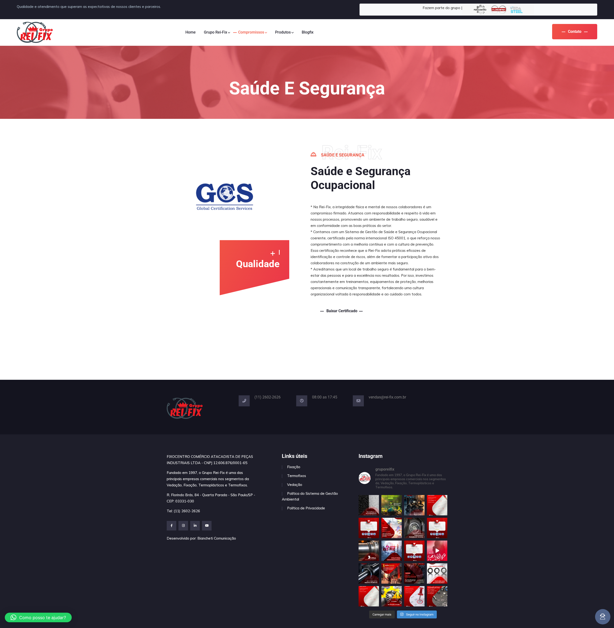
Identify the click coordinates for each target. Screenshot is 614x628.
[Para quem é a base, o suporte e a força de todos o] (437, 551)
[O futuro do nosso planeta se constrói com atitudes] (391, 505)
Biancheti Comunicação (216, 538)
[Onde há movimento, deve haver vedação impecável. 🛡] (369, 573)
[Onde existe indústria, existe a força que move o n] (391, 528)
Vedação (294, 484)
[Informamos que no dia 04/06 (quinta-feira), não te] (437, 505)
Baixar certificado (341, 311)
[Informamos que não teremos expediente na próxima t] (414, 596)
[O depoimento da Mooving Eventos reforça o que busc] (369, 528)
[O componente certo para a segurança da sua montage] (437, 573)
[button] (38, 617)
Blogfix (307, 32)
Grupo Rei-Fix (215, 32)
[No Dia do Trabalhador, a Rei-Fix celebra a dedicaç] (414, 573)
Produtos (283, 32)
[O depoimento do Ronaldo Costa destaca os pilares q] (414, 551)
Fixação (293, 467)
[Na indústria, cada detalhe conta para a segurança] (414, 505)
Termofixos (296, 475)
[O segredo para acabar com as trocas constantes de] (369, 551)
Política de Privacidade (306, 508)
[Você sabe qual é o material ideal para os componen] (369, 505)
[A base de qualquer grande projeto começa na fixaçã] (437, 596)
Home (190, 32)
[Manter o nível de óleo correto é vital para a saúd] (414, 528)
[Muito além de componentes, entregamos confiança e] (391, 551)
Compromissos (251, 32)
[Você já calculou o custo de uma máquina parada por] (391, 596)
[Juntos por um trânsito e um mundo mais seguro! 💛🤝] (391, 573)
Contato (574, 31)
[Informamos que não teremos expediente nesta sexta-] (369, 596)
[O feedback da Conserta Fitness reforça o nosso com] (437, 528)
